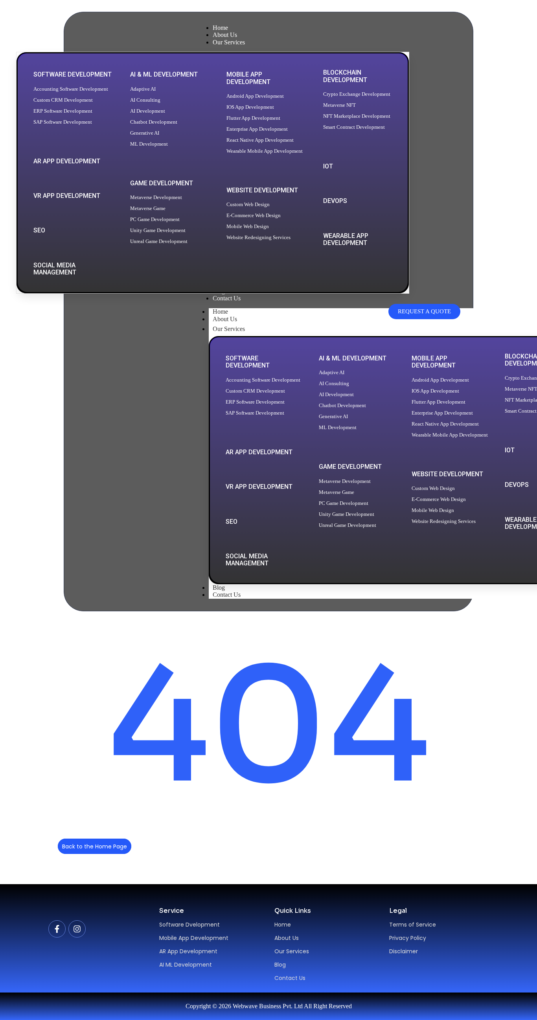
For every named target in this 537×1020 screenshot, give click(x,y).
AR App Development (188, 951)
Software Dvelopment (189, 925)
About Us (225, 319)
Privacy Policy (407, 938)
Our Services (229, 328)
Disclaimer (403, 951)
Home (282, 925)
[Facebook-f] (57, 929)
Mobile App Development (193, 938)
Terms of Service (412, 925)
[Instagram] (77, 929)
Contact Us (227, 594)
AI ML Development (185, 965)
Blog (280, 965)
